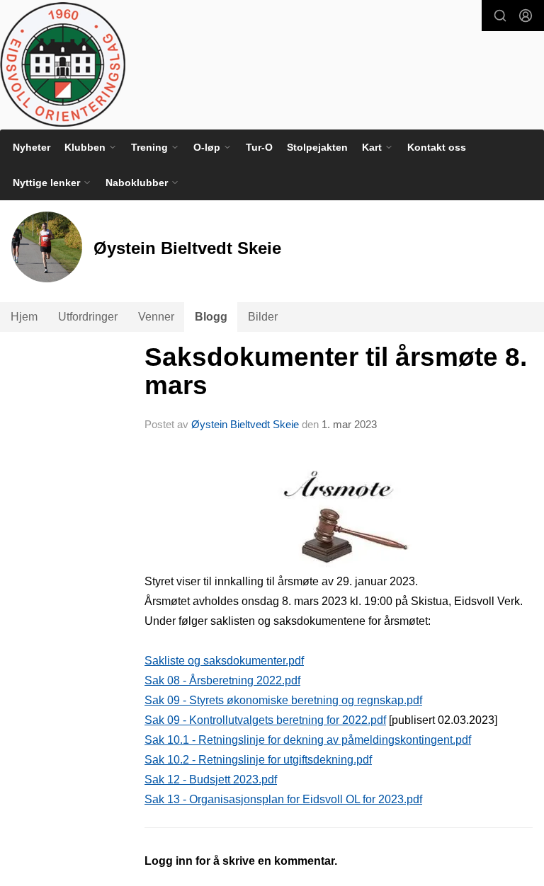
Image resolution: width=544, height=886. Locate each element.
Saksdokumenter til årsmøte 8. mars (335, 372)
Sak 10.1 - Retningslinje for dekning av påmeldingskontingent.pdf (307, 740)
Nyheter (31, 147)
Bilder (263, 317)
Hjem (24, 317)
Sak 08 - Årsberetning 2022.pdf (222, 680)
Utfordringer (88, 317)
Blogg (211, 317)
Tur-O (259, 147)
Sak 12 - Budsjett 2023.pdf (210, 779)
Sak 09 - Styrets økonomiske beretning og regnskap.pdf (283, 700)
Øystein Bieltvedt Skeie (245, 424)
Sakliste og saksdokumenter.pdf (224, 661)
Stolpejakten (317, 147)
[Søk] (500, 15)
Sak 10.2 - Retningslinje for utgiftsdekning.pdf (258, 760)
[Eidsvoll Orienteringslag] (62, 64)
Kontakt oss (436, 147)
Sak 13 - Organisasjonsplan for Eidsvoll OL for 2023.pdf (283, 799)
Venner (156, 317)
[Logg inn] (525, 15)
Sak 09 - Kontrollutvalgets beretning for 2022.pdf (265, 720)
